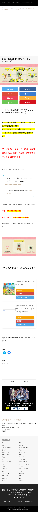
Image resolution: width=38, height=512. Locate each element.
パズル (21, 466)
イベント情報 (5, 454)
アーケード (22, 452)
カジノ (3, 457)
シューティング (23, 461)
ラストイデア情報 (23, 468)
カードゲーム (22, 457)
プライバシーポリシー (17, 501)
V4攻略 (21, 445)
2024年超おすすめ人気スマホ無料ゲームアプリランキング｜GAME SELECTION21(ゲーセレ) (19, 492)
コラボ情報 (22, 459)
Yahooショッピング (23, 297)
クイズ (3, 459)
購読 (4, 431)
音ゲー (3, 480)
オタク (21, 454)
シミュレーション (6, 461)
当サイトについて (29, 501)
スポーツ (4, 464)
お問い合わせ (6, 501)
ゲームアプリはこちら (10, 8)
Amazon (19, 290)
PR (3, 443)
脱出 (20, 478)
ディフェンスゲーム (24, 464)
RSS (24, 497)
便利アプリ (5, 475)
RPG (20, 443)
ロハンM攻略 (5, 473)
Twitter (14, 497)
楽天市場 (19, 293)
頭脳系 (21, 480)
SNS (3, 445)
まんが (3, 450)
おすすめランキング (24, 447)
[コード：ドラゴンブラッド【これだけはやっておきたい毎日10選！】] (27, 381)
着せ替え (4, 478)
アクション (22, 450)
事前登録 (21, 473)
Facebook (17, 497)
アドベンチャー (6, 452)
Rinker (21, 286)
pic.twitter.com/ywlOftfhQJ (13, 184)
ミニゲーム (5, 468)
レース (21, 471)
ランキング (5, 471)
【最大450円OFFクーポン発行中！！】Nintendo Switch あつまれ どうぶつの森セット (24, 309)
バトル (3, 466)
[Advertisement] (19, 36)
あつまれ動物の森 (6, 447)
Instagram (20, 497)
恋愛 (20, 475)
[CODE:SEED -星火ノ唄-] (10, 381)
